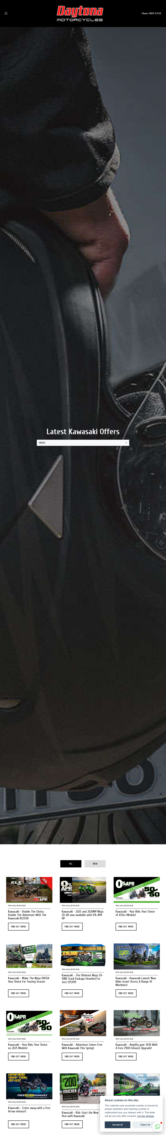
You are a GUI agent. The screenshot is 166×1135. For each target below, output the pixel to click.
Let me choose (145, 1116)
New (95, 863)
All (70, 863)
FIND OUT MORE (18, 926)
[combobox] (83, 443)
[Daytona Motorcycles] (80, 13)
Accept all (117, 1124)
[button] (157, 1126)
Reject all (145, 1124)
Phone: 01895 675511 (151, 13)
